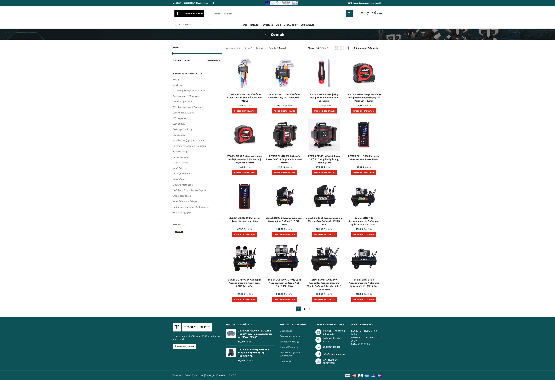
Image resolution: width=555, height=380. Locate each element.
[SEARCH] (349, 13)
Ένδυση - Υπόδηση (182, 129)
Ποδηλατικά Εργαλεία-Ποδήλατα (190, 190)
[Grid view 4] (347, 48)
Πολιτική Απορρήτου (290, 336)
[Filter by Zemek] (184, 232)
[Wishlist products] (368, 13)
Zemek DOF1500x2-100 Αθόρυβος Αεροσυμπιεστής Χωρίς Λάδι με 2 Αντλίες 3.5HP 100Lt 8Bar (324, 284)
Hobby (176, 79)
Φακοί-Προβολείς (182, 195)
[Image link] (192, 326)
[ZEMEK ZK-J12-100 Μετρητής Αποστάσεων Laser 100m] (363, 134)
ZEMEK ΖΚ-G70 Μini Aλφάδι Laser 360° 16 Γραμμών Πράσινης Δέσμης (284, 159)
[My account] (362, 13)
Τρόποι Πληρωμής (289, 346)
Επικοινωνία (286, 360)
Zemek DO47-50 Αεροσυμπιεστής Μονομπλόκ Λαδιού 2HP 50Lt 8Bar (324, 221)
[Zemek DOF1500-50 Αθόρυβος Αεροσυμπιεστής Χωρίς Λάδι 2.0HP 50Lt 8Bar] (284, 258)
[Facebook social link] (213, 3)
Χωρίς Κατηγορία (182, 212)
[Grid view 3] (342, 48)
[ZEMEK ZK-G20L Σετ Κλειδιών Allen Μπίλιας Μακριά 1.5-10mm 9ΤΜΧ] (244, 73)
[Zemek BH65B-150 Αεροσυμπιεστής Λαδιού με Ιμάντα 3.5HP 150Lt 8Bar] (363, 258)
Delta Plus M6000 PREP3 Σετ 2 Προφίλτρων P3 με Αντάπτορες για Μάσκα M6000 (255, 334)
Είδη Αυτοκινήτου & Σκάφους (188, 107)
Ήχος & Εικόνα (180, 162)
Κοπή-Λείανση (180, 167)
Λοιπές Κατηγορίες (182, 173)
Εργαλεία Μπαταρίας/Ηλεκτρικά (190, 145)
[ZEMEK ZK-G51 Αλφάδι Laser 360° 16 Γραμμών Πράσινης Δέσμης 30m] (324, 134)
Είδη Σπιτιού (179, 123)
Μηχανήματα (179, 179)
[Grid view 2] (336, 48)
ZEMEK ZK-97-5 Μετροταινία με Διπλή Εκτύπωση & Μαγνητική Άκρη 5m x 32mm (244, 159)
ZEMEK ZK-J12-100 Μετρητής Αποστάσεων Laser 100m (364, 157)
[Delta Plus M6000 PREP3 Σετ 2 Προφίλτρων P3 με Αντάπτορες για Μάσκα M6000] (231, 336)
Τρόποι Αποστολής (289, 341)
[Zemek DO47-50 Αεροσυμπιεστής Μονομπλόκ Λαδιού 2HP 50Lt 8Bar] (324, 196)
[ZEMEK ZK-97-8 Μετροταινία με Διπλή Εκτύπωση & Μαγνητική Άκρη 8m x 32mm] (363, 73)
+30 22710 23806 (181, 3)
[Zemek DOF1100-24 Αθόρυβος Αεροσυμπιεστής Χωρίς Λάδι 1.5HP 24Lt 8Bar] (244, 258)
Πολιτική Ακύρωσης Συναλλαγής (290, 354)
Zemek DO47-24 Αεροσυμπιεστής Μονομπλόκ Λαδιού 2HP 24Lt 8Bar (284, 221)
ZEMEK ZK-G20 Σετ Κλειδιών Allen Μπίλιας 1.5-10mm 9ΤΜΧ (284, 96)
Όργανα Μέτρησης (183, 184)
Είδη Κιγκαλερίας (181, 118)
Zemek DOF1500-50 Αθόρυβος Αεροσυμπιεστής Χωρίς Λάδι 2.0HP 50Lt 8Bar (284, 283)
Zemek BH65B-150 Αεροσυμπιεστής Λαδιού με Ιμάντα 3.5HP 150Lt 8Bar (364, 283)
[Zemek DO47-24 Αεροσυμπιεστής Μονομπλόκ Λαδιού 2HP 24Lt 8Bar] (284, 196)
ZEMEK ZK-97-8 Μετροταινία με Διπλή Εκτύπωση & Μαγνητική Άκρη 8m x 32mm (364, 97)
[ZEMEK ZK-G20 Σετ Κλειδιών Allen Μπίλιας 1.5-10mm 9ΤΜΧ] (284, 73)
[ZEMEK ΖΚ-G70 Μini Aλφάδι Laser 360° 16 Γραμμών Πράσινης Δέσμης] (284, 134)
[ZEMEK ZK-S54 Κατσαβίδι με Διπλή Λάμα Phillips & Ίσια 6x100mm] (324, 73)
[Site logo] (189, 13)
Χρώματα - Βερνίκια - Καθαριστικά (191, 206)
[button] (244, 110)
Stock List (178, 84)
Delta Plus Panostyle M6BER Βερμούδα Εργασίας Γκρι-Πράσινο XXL (253, 352)
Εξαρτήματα (179, 134)
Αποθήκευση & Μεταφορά (186, 95)
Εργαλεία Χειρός (181, 151)
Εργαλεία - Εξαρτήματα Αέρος (188, 140)
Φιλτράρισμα (214, 60)
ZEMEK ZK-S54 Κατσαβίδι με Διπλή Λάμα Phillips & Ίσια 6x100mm (324, 97)
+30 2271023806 (331, 346)
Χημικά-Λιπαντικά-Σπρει (185, 201)
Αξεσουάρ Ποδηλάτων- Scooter (189, 90)
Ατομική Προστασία (183, 101)
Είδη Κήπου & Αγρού (183, 112)
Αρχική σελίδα (233, 47)
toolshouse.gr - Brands (264, 47)
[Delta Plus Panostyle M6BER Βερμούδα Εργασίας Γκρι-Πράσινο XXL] (231, 355)
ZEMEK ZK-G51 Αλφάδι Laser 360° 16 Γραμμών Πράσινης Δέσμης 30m (324, 159)
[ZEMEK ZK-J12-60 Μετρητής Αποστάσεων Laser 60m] (244, 196)
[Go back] (267, 34)
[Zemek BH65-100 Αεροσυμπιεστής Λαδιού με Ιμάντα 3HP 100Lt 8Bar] (363, 196)
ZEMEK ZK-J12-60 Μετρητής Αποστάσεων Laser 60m (244, 219)
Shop (247, 47)
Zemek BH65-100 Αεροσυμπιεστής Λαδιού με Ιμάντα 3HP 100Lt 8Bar (364, 221)
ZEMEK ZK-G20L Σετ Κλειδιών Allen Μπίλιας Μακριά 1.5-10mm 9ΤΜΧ (244, 97)
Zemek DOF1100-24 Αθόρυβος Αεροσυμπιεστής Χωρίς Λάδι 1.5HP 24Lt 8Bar (244, 283)
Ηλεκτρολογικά (181, 156)
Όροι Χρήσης (286, 330)
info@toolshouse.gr (200, 3)
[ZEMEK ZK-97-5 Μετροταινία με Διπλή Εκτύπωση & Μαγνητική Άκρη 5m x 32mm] (244, 134)
